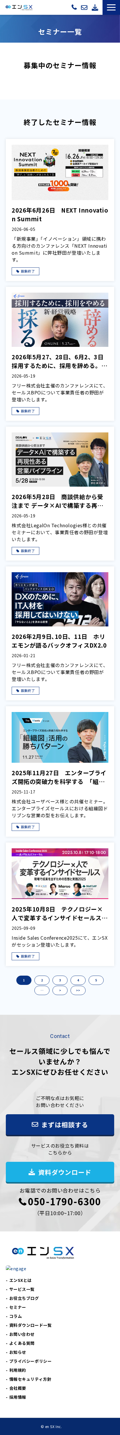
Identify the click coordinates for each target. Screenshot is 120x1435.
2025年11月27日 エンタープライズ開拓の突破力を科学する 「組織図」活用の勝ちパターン (59, 777)
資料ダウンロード (95, 7)
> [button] (60, 990)
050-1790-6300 (75, 7)
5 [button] (96, 980)
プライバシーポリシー (30, 1361)
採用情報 (17, 1397)
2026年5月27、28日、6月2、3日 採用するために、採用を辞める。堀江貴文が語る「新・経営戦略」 (60, 361)
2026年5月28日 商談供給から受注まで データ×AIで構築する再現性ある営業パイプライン (57, 501)
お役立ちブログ (24, 1298)
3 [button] (60, 980)
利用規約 (17, 1370)
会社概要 (17, 1388)
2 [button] (42, 980)
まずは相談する (85, 7)
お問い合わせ (22, 1334)
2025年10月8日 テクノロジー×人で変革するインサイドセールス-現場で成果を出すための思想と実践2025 (59, 913)
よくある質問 (22, 1343)
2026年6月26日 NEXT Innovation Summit (60, 214)
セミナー (17, 1307)
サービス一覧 (22, 1289)
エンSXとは (20, 1280)
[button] (111, 7)
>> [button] (78, 990)
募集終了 (28, 271)
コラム (15, 1316)
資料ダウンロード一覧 (30, 1325)
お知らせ (17, 1352)
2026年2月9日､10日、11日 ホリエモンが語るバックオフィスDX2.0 (59, 640)
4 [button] (78, 980)
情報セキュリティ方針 (30, 1379)
